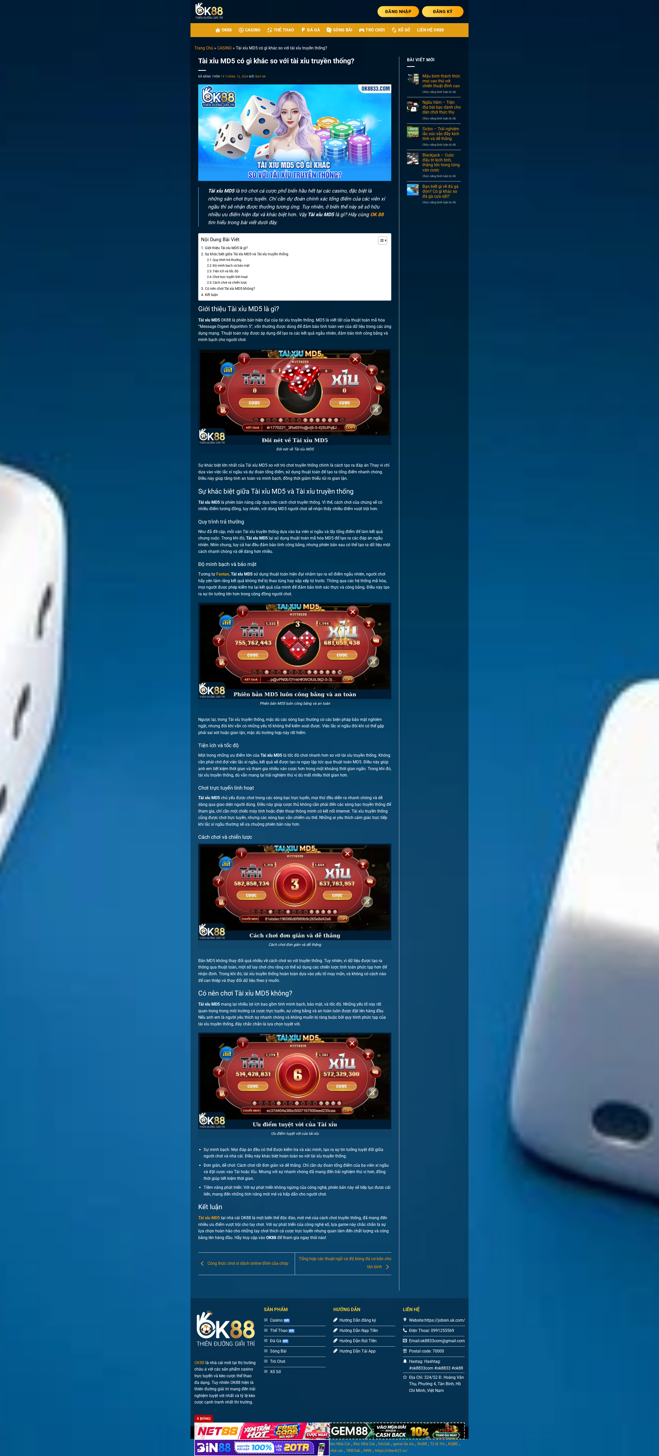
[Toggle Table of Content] (380, 240)
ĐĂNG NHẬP (398, 11)
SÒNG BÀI (343, 30)
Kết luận (211, 295)
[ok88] (215, 11)
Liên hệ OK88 (430, 30)
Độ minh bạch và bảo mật (231, 265)
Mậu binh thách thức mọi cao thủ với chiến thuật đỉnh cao (441, 81)
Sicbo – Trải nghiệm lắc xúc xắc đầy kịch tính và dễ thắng (440, 133)
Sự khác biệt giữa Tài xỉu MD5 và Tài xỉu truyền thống (246, 254)
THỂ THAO (284, 30)
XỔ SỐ (404, 30)
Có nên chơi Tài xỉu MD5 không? (230, 288)
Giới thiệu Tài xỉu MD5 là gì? (226, 248)
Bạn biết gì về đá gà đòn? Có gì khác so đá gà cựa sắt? (440, 191)
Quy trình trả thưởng (227, 260)
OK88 (199, 1362)
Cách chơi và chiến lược (230, 282)
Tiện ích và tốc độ (225, 271)
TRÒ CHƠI (375, 30)
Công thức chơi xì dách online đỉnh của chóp (247, 1263)
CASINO (253, 30)
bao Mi (260, 76)
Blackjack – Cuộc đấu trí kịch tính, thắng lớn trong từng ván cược (441, 162)
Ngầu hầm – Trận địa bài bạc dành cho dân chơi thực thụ (441, 107)
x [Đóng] (203, 1418)
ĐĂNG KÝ (442, 11)
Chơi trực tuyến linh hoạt (230, 277)
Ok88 (227, 30)
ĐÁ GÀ (313, 30)
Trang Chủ (203, 48)
